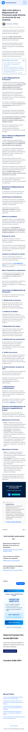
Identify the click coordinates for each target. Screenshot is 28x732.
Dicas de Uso (11, 549)
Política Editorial (14, 726)
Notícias (10, 551)
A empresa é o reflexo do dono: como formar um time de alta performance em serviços (13, 702)
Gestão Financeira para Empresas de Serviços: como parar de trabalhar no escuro (12, 713)
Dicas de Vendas (18, 549)
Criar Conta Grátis (14, 622)
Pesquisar (20, 583)
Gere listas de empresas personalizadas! (13, 73)
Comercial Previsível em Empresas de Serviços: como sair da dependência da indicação (13, 708)
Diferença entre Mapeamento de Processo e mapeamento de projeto (14, 70)
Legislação (5, 551)
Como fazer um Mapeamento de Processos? (14, 68)
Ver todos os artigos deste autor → (14, 522)
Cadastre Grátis (10, 651)
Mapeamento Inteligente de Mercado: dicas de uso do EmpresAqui (11, 545)
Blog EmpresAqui (11, 2)
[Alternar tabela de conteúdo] (22, 61)
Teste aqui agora (16, 494)
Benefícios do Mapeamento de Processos (13, 67)
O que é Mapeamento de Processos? (12, 62)
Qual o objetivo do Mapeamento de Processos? (12, 65)
